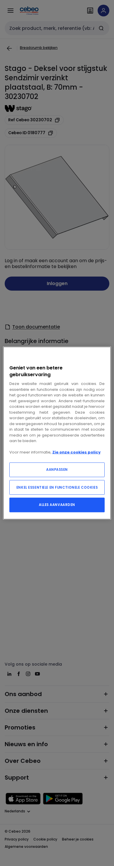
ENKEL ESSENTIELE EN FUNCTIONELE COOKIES (57, 487)
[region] (57, 433)
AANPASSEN (57, 469)
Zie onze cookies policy (76, 452)
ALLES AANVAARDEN (57, 504)
